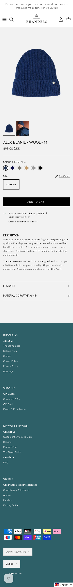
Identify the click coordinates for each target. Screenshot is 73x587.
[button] (63, 585)
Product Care (10, 446)
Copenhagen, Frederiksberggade (20, 484)
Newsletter (9, 457)
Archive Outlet (49, 7)
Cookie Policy (10, 361)
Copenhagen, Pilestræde (16, 490)
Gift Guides (9, 393)
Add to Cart (36, 201)
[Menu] (4, 19)
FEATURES (9, 285)
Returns (7, 441)
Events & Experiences (14, 409)
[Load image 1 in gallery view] (36, 73)
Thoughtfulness (11, 345)
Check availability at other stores (23, 222)
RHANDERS (16, 573)
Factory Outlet (11, 505)
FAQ (5, 462)
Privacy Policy (10, 366)
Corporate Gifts (11, 399)
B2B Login (8, 371)
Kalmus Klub (10, 350)
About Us (8, 340)
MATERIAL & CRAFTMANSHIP (19, 295)
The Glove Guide (12, 452)
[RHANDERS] (36, 19)
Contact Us (9, 431)
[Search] (13, 19)
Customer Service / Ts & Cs (17, 436)
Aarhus (7, 495)
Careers (7, 355)
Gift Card (8, 404)
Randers (7, 500)
